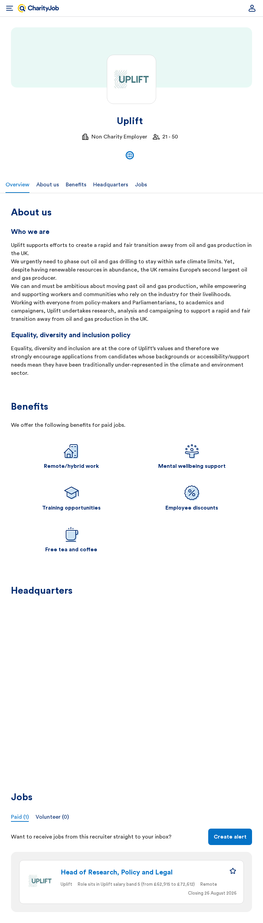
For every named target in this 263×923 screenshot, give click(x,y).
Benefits (76, 184)
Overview (17, 184)
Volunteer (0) (52, 817)
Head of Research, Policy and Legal (117, 872)
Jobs (141, 184)
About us (47, 184)
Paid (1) (20, 817)
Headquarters (110, 184)
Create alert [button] (230, 837)
